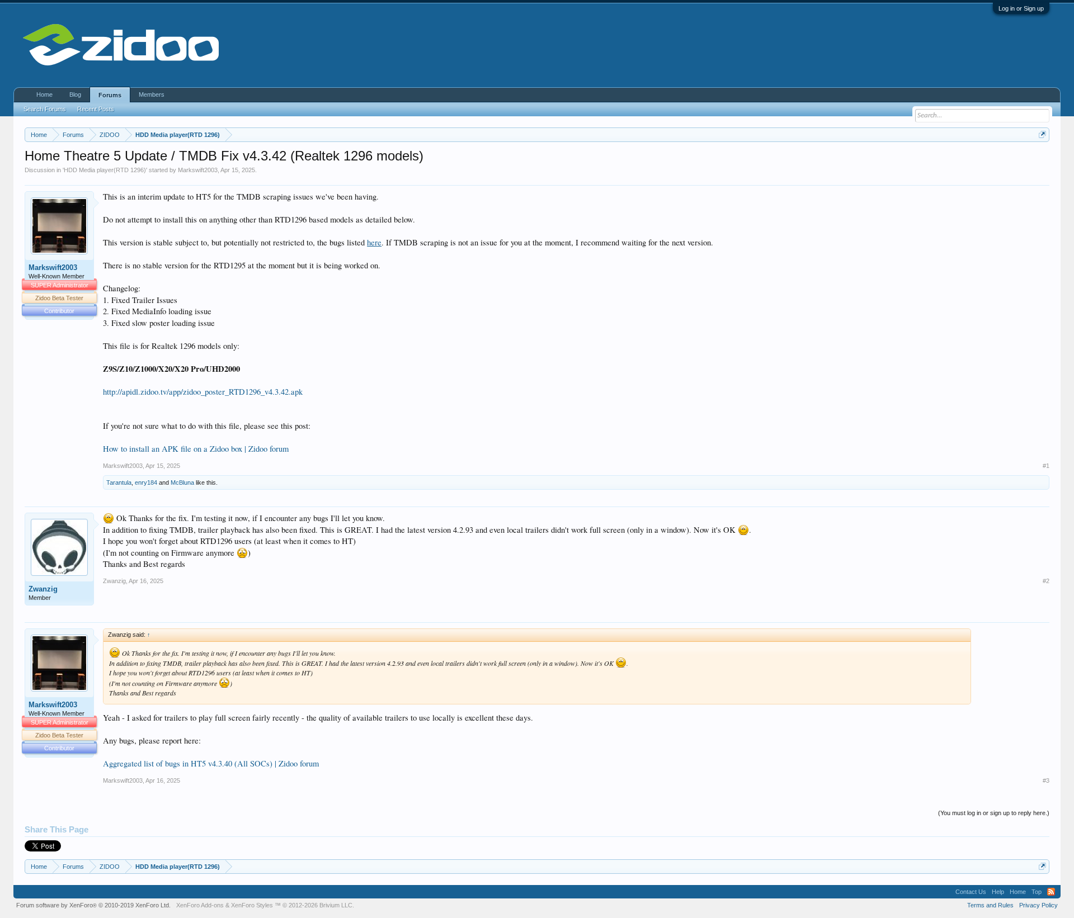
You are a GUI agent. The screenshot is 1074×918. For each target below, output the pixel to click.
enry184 (146, 482)
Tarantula (118, 482)
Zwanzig (43, 589)
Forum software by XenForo (93, 905)
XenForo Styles (252, 905)
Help (998, 891)
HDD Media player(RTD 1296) (105, 170)
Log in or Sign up (1021, 8)
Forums (109, 95)
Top (1036, 891)
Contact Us (970, 891)
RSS (1051, 892)
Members (151, 94)
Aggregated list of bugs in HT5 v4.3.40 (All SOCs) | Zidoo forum (211, 763)
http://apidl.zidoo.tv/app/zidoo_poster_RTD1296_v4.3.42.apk (203, 391)
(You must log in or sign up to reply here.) (993, 813)
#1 (1046, 465)
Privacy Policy (1038, 905)
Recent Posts (95, 109)
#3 (1046, 780)
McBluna (182, 482)
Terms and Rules (990, 905)
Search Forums (44, 109)
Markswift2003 (198, 170)
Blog (75, 94)
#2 (1046, 581)
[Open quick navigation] (1042, 134)
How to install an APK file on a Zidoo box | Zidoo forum (196, 448)
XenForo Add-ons (200, 905)
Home (44, 94)
